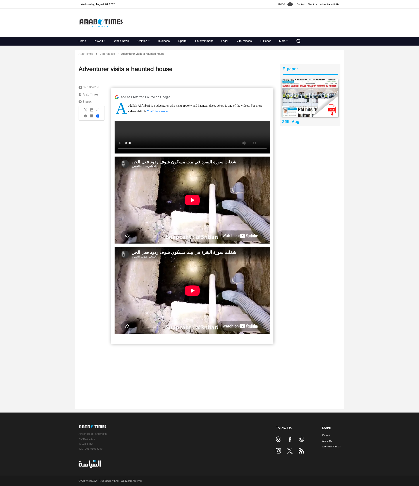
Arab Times (86, 54)
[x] (290, 451)
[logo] (101, 23)
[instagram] (278, 451)
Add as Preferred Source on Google (145, 97)
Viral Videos (244, 41)
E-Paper (265, 41)
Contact (301, 4)
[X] (86, 111)
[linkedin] (92, 111)
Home (82, 41)
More (282, 41)
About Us (313, 4)
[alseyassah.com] (89, 464)
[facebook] (92, 117)
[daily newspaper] (310, 98)
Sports (182, 41)
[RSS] (301, 451)
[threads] (278, 439)
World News (121, 41)
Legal (224, 41)
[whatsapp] (86, 117)
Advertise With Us (329, 4)
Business (164, 41)
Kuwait (98, 41)
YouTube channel (157, 111)
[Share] (97, 116)
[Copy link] (98, 111)
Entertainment (204, 41)
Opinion (142, 41)
